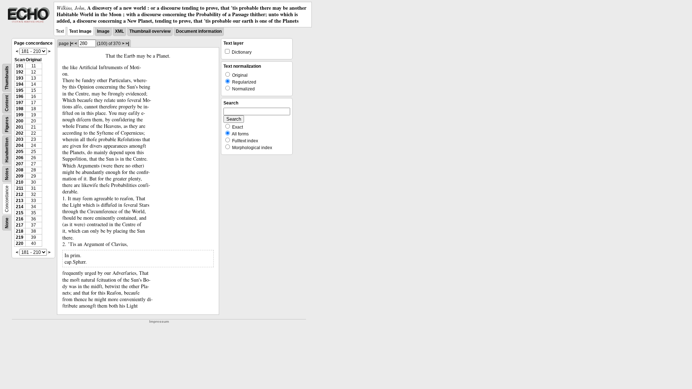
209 (19, 176)
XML (119, 31)
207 (19, 163)
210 (19, 182)
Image (103, 31)
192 (19, 72)
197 (19, 102)
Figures (6, 124)
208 (19, 170)
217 (19, 225)
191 (19, 65)
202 (19, 133)
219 (19, 237)
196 (19, 96)
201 (19, 127)
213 (19, 200)
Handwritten (6, 150)
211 (19, 188)
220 (19, 243)
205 (19, 151)
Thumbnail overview (149, 31)
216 (19, 219)
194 (19, 84)
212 (19, 194)
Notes (6, 174)
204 (19, 145)
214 (19, 206)
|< (72, 43)
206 (19, 157)
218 (19, 231)
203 (19, 139)
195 (19, 90)
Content (6, 103)
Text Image (80, 31)
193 (19, 78)
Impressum (159, 321)
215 (19, 212)
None (6, 223)
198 (19, 108)
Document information (199, 31)
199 (19, 114)
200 (19, 121)
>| (127, 43)
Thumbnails (6, 78)
